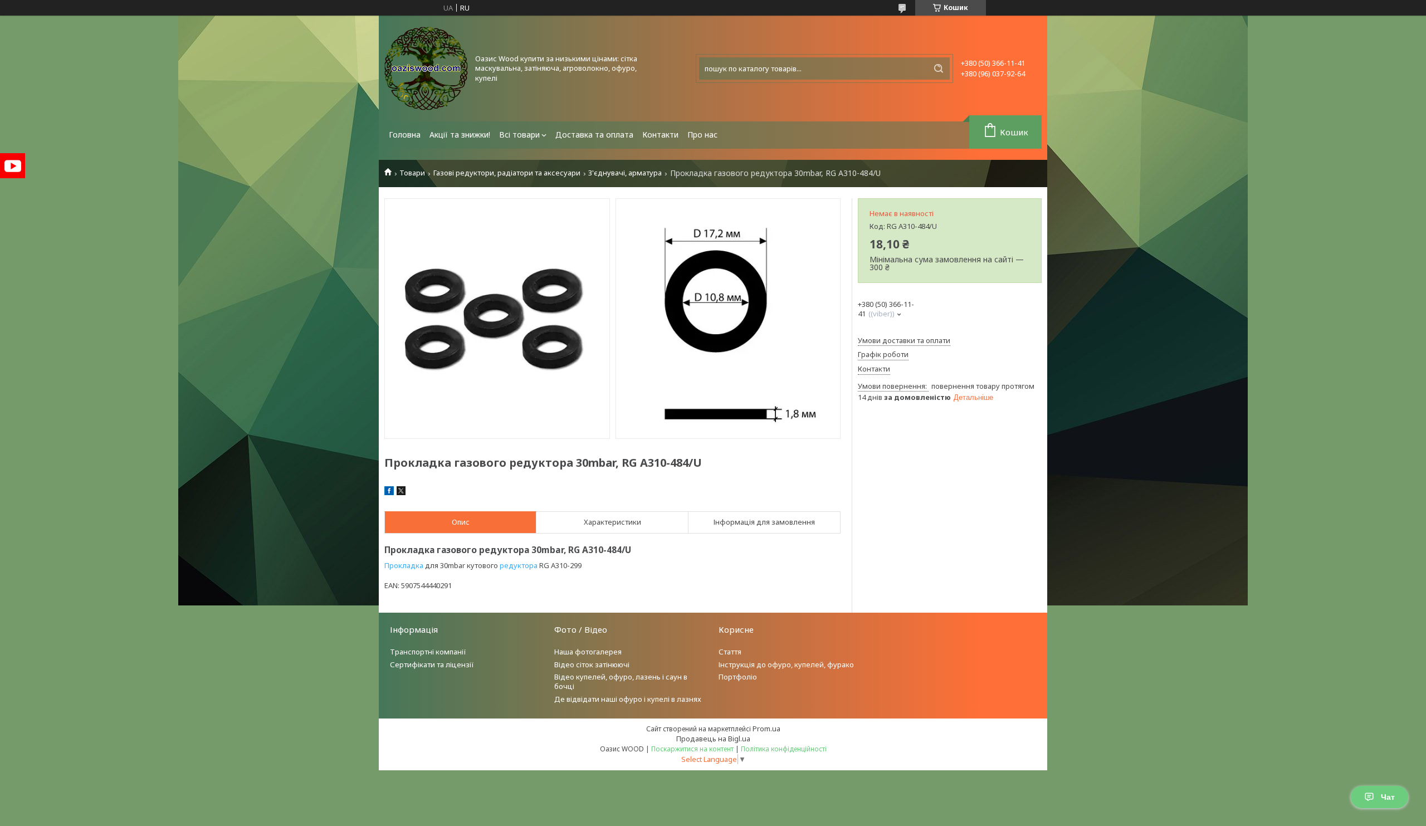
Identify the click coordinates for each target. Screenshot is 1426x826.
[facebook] (389, 492)
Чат (1388, 797)
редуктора (519, 565)
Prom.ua (766, 729)
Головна (405, 134)
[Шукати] (938, 68)
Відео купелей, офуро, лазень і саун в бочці (620, 681)
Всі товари (519, 134)
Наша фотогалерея (588, 652)
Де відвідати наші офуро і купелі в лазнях (627, 699)
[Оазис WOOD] (426, 68)
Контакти (660, 134)
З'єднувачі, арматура (625, 173)
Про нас (702, 134)
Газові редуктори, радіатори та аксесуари (506, 173)
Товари (412, 173)
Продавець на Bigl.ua (713, 739)
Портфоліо (738, 677)
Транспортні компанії (428, 652)
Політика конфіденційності (784, 749)
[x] (401, 492)
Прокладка (403, 565)
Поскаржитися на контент (692, 749)
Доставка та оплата (594, 134)
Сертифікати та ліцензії (432, 664)
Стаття (730, 652)
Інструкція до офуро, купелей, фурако (786, 664)
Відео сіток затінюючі (591, 664)
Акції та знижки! (459, 134)
